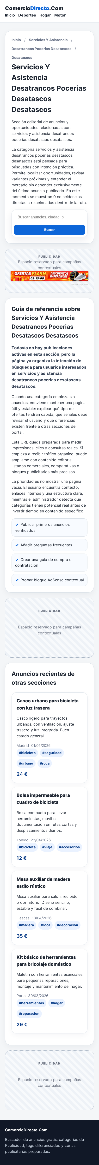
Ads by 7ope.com (79, 284)
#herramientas (31, 1003)
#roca (45, 763)
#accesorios (69, 847)
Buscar (49, 230)
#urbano (26, 763)
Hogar (45, 15)
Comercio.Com (34, 8)
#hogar (57, 1003)
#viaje (47, 847)
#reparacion (29, 1013)
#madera (26, 925)
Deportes (27, 15)
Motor (60, 15)
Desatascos (22, 57)
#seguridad (52, 753)
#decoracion (67, 925)
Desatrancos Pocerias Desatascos (41, 49)
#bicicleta (27, 753)
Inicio (10, 15)
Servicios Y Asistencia (48, 40)
